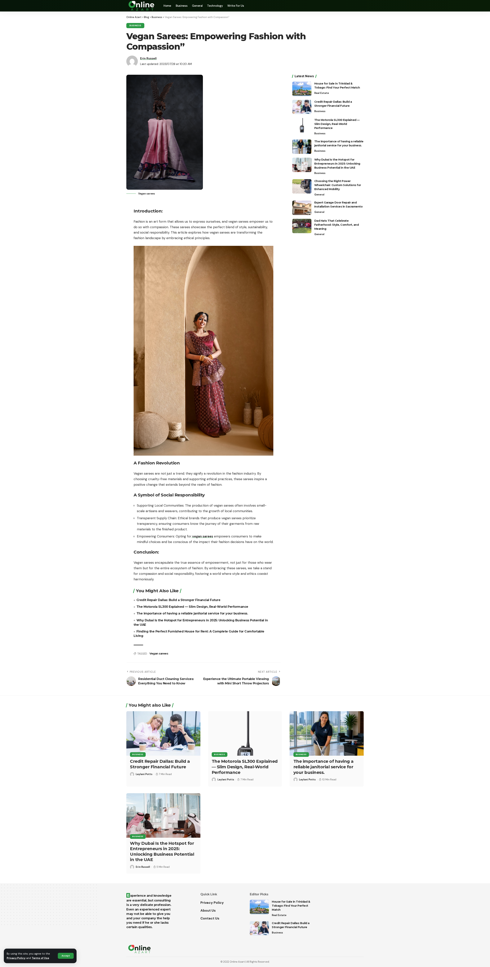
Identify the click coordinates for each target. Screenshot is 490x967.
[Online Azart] (141, 5)
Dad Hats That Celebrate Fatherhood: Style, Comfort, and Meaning (336, 224)
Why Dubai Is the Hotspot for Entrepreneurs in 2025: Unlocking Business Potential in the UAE (337, 163)
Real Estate (321, 93)
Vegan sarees (158, 653)
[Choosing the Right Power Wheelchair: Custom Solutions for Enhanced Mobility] (301, 186)
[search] (361, 6)
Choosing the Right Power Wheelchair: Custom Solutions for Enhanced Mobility (337, 185)
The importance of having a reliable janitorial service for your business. (192, 613)
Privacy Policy (16, 958)
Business (135, 25)
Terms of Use (40, 958)
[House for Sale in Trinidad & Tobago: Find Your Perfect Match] (301, 89)
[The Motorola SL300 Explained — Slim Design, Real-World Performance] (301, 125)
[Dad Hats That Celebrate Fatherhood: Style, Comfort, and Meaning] (301, 226)
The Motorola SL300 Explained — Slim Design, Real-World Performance (192, 607)
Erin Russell (148, 58)
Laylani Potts (144, 774)
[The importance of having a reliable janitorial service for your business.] (301, 146)
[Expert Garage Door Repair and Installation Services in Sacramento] (301, 208)
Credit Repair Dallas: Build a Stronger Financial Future (178, 600)
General (319, 194)
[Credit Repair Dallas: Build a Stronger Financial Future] (301, 107)
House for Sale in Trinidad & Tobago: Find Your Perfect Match (291, 905)
